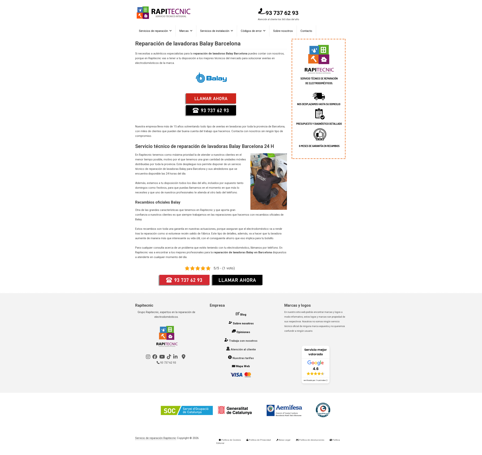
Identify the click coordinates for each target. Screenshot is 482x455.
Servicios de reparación (153, 31)
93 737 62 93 (282, 13)
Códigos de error (251, 31)
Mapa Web (243, 366)
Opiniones (243, 332)
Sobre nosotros (283, 31)
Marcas (184, 31)
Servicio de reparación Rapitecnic (155, 438)
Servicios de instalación (214, 31)
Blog (243, 314)
